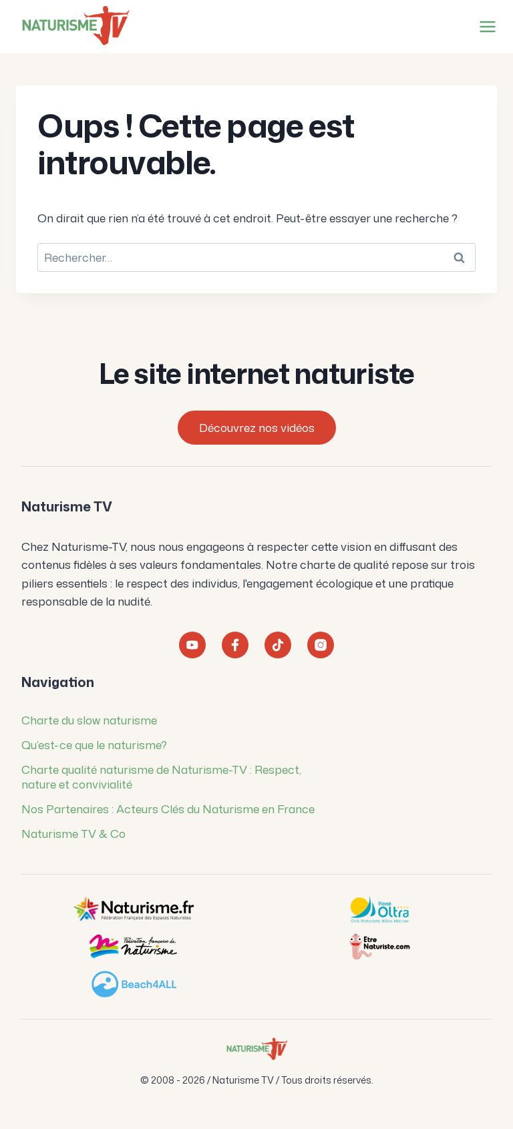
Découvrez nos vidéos (257, 427)
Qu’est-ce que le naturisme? (94, 744)
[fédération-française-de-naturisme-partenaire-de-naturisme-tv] (133, 946)
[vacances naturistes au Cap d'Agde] (379, 909)
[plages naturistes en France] (133, 984)
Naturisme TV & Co (73, 833)
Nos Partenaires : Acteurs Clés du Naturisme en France (168, 809)
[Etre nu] (379, 946)
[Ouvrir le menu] (485, 26)
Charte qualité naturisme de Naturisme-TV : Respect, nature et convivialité (161, 776)
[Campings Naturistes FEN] (133, 909)
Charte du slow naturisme (89, 720)
